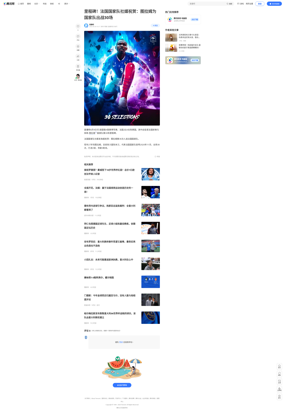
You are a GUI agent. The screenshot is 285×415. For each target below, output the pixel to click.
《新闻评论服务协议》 (114, 331)
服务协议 (104, 398)
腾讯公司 (119, 408)
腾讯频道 (152, 398)
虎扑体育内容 (89, 215)
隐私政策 (111, 398)
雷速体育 (87, 305)
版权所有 (125, 408)
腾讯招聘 (131, 398)
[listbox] (122, 243)
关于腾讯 (87, 398)
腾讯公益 (138, 398)
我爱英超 (87, 179)
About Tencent (95, 398)
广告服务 (124, 398)
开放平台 (118, 398)
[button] (194, 19)
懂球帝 (86, 197)
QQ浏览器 (145, 398)
